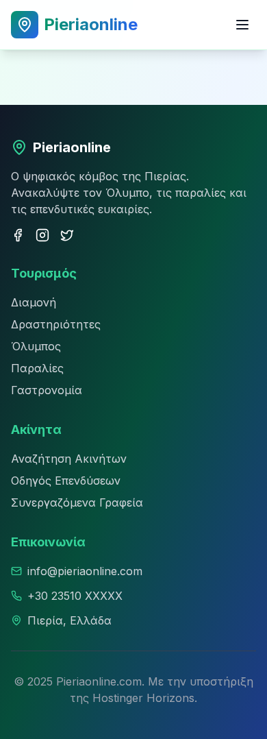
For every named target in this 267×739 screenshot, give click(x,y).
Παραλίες (37, 368)
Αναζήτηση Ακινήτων (69, 458)
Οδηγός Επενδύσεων (65, 480)
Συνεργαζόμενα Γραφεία (77, 502)
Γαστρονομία (46, 390)
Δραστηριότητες (56, 324)
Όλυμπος (36, 346)
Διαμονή (33, 302)
